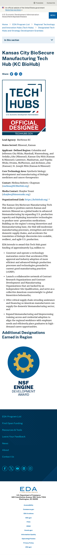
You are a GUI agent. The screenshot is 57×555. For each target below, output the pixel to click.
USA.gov (28, 547)
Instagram (30, 468)
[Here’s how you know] (28, 9)
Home (5, 24)
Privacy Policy (28, 543)
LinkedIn (24, 468)
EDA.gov (28, 518)
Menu (52, 15)
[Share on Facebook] (16, 74)
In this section (11, 40)
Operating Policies (28, 539)
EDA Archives (29, 513)
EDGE (29, 526)
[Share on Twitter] (11, 74)
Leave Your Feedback (13, 436)
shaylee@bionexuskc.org (16, 194)
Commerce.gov (28, 509)
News (5, 443)
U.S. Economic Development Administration (20, 15)
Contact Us (51, 3)
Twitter (11, 468)
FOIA (28, 522)
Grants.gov (28, 530)
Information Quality (28, 534)
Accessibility (28, 505)
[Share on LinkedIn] (20, 74)
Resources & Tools (12, 429)
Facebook (4, 468)
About (5, 449)
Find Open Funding (12, 423)
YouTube (17, 468)
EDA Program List (21, 24)
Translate (39, 3)
